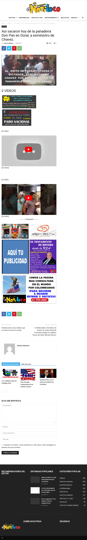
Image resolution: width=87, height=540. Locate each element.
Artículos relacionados (11, 364)
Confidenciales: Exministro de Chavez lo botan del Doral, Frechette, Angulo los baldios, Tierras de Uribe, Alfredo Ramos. (44, 331)
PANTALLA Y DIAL (37, 17)
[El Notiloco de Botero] (43, 7)
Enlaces (74, 17)
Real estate (65, 17)
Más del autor (26, 364)
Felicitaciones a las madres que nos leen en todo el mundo (13, 329)
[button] (82, 18)
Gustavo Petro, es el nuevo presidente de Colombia (47, 382)
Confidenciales (24, 17)
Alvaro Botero (8, 43)
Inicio (3, 23)
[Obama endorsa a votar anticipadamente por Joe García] (35, 479)
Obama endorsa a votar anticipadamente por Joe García (48, 479)
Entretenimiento (51, 17)
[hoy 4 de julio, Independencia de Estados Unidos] (29, 374)
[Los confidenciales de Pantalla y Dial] (10, 374)
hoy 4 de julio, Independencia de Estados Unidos (27, 384)
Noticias (12, 17)
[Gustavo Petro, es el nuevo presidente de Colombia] (48, 373)
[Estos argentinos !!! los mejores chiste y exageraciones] (35, 501)
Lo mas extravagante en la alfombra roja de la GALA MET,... (48, 490)
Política (9, 23)
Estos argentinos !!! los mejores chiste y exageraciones (48, 501)
